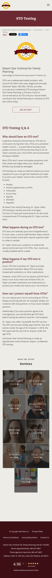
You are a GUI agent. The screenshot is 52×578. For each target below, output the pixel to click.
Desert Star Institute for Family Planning (16, 30)
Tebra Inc (25, 531)
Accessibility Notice (29, 537)
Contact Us (44, 537)
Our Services (38, 30)
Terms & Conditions (11, 537)
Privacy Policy (37, 531)
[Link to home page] (7, 5)
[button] (48, 5)
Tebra (36, 570)
